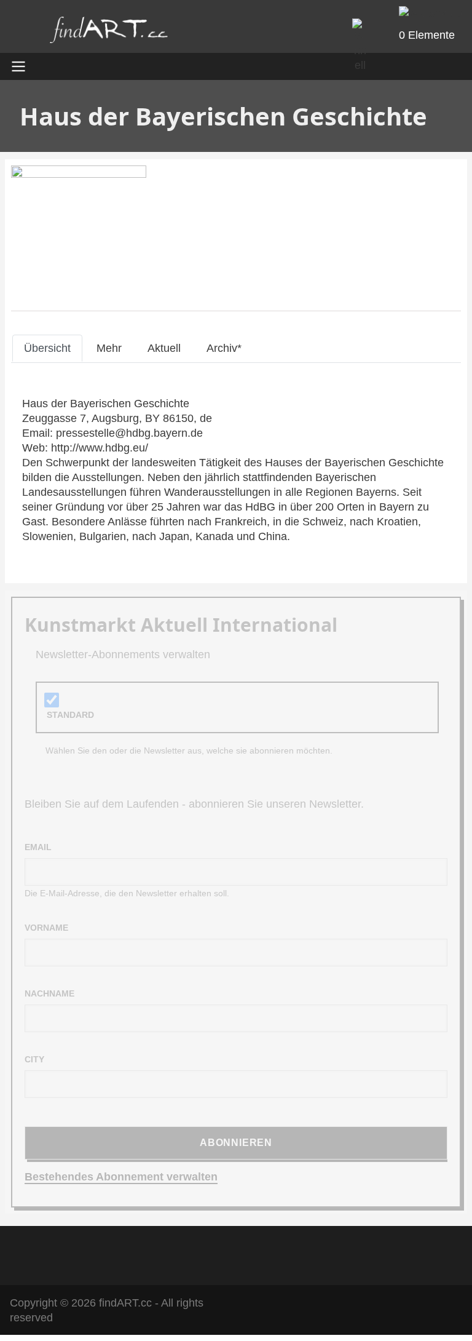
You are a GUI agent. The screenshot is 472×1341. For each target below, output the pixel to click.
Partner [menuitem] (250, 1253)
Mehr (109, 348)
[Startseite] (108, 33)
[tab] (47, 348)
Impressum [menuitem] (190, 1253)
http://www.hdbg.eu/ (99, 448)
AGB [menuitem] (135, 1253)
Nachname (49, 993)
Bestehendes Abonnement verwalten (121, 1177)
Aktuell (164, 348)
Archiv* (224, 348)
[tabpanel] (236, 470)
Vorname (46, 928)
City (34, 1059)
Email (38, 847)
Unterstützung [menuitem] (316, 1253)
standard (70, 715)
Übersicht (47, 348)
